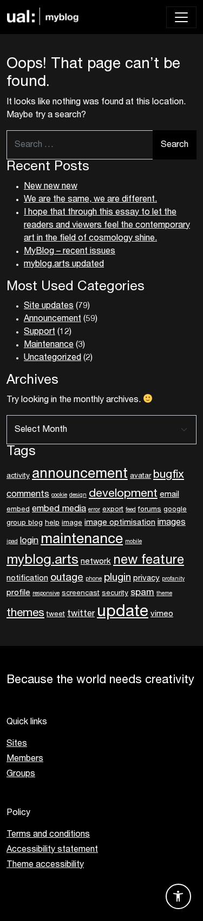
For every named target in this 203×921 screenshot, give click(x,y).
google (175, 509)
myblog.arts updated (64, 264)
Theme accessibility (45, 865)
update (122, 612)
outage (66, 578)
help (52, 523)
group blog (24, 523)
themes (25, 613)
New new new (50, 186)
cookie (59, 495)
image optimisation (119, 522)
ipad (12, 541)
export (112, 509)
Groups (20, 774)
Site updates (49, 306)
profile (18, 593)
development (123, 494)
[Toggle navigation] (181, 17)
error (94, 510)
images (172, 522)
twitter (81, 614)
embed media (59, 509)
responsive (46, 593)
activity (18, 476)
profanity (173, 579)
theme (164, 593)
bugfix (168, 475)
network (96, 561)
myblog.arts (42, 560)
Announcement (52, 319)
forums (149, 509)
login (29, 541)
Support (39, 332)
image (72, 523)
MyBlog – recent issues (69, 251)
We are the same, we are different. (90, 199)
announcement (80, 474)
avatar (140, 476)
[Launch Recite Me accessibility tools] (178, 896)
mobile (133, 541)
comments (27, 494)
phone (94, 579)
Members (24, 759)
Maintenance (49, 345)
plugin (117, 578)
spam (142, 593)
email (169, 494)
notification (27, 578)
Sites (16, 744)
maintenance (82, 539)
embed (18, 509)
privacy (146, 578)
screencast (81, 593)
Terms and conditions (48, 834)
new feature (148, 560)
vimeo (161, 614)
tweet (56, 614)
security (115, 593)
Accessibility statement (52, 849)
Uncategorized (52, 358)
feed (131, 510)
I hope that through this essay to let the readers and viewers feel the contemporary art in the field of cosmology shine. (107, 225)
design (78, 495)
